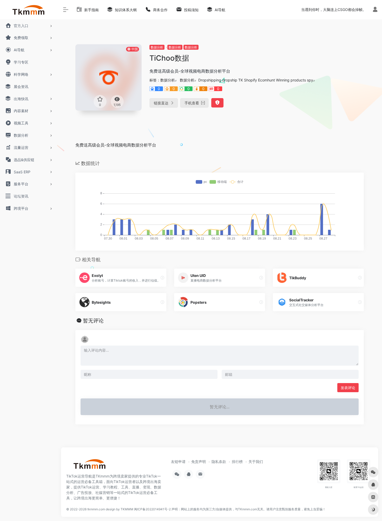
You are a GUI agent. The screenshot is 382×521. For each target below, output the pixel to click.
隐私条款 (219, 461)
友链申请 (178, 461)
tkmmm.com (96, 509)
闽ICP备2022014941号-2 (152, 509)
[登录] (375, 10)
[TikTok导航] (89, 465)
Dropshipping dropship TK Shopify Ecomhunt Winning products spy (255, 80)
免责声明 (198, 461)
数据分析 (157, 47)
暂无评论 (93, 320)
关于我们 (255, 461)
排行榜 (237, 461)
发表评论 (348, 387)
